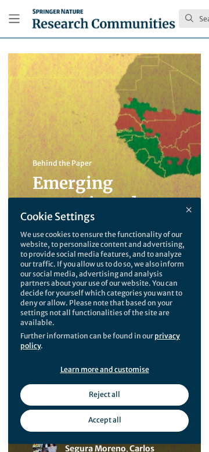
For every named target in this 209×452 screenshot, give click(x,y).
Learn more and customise (104, 369)
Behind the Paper (62, 163)
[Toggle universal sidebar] (14, 19)
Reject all (104, 394)
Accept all (104, 419)
